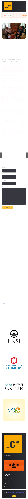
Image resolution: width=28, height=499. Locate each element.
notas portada (11, 59)
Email (3, 174)
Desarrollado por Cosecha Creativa (16, 492)
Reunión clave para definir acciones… (11, 245)
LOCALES (5, 59)
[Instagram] (15, 496)
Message (4, 186)
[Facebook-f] (13, 496)
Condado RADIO (8, 478)
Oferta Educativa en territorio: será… (13, 285)
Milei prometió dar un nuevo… (12, 274)
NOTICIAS (18, 59)
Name (4, 167)
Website (4, 180)
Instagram (6, 483)
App (5, 486)
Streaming (6, 481)
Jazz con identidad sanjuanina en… (13, 295)
